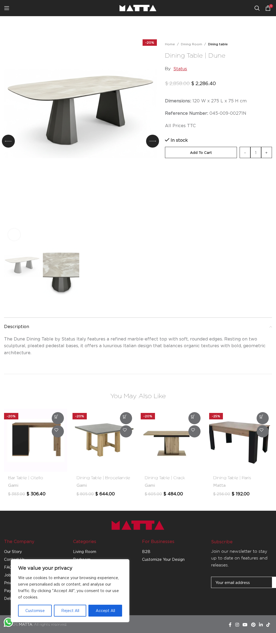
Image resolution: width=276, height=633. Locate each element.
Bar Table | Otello (25, 478)
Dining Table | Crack (165, 478)
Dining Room (191, 44)
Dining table (218, 44)
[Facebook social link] (230, 625)
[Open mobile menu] (6, 8)
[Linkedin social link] (260, 625)
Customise (35, 610)
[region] (70, 590)
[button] (8, 141)
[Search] (257, 8)
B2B (146, 551)
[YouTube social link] (245, 625)
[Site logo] (138, 7)
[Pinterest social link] (253, 625)
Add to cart (201, 152)
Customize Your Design (163, 559)
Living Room (84, 551)
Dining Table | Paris (232, 478)
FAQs (9, 567)
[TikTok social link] (268, 625)
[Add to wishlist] (269, 54)
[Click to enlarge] (14, 235)
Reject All (70, 610)
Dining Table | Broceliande (103, 478)
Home (170, 44)
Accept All (105, 610)
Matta (219, 485)
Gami (13, 485)
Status (180, 68)
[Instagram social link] (237, 625)
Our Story (13, 551)
